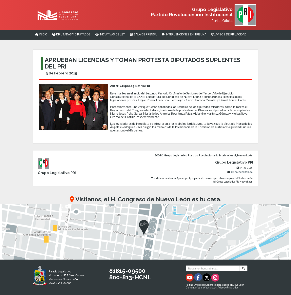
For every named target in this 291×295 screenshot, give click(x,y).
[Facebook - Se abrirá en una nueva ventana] (198, 278)
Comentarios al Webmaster (201, 287)
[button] (145, 232)
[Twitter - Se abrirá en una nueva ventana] (207, 278)
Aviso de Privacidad (228, 287)
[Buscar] (243, 268)
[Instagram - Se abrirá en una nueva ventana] (215, 278)
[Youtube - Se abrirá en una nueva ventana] (190, 278)
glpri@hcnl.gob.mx (242, 171)
